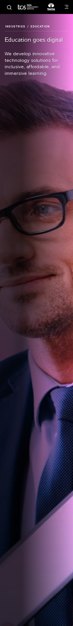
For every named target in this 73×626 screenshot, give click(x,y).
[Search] (9, 7)
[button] (66, 7)
